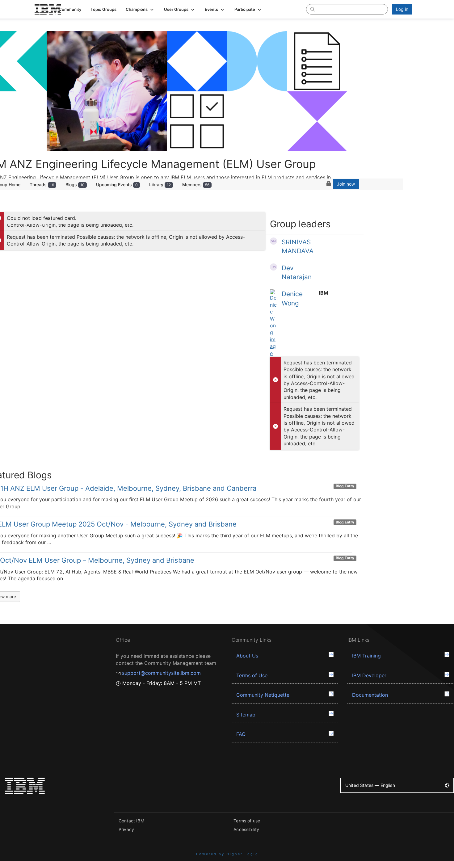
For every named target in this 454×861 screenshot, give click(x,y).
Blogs (75, 184)
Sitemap (245, 715)
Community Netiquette (262, 695)
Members (195, 184)
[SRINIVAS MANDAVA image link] (273, 241)
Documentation (370, 695)
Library (160, 184)
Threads (42, 184)
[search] (312, 9)
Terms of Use (251, 675)
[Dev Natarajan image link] (273, 267)
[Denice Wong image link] (273, 323)
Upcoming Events (117, 184)
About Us (247, 656)
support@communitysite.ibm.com (161, 673)
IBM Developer (369, 675)
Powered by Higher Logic (227, 854)
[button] (140, 9)
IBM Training (366, 656)
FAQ (241, 734)
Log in (402, 9)
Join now (346, 184)
